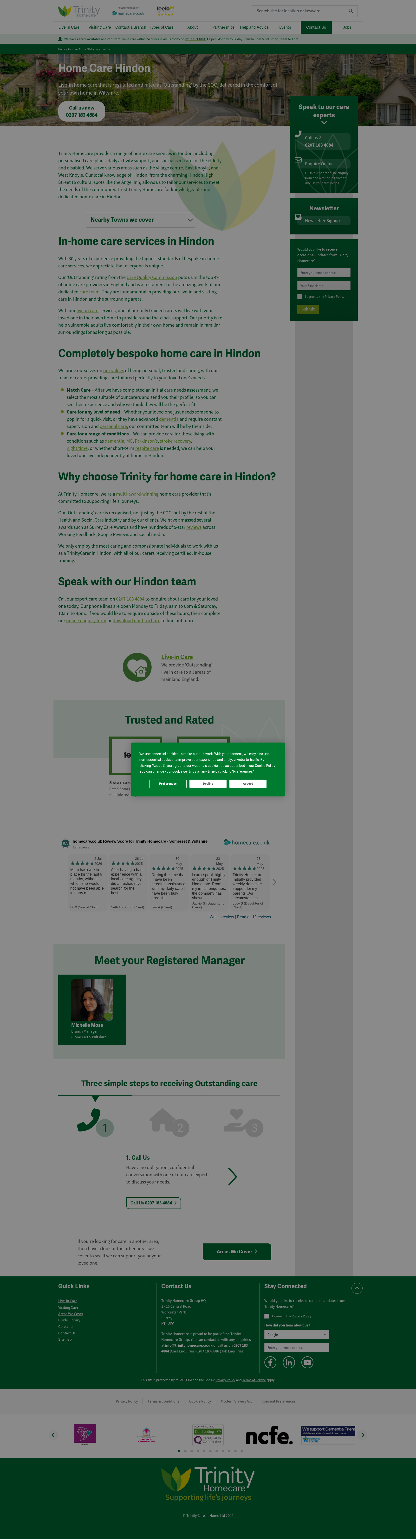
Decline (208, 784)
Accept (248, 784)
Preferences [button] (243, 772)
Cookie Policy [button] (265, 766)
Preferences (168, 784)
